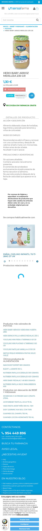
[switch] (5, 528)
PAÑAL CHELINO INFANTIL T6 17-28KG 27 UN (19, 255)
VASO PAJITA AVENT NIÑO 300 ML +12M (18, 406)
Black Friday (7, 488)
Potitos (8, 28)
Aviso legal (10, 449)
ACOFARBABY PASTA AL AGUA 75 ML (17, 402)
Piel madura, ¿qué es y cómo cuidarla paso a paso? (20, 483)
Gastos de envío (8, 466)
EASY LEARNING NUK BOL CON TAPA (17, 410)
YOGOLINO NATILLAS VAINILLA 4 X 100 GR (19, 349)
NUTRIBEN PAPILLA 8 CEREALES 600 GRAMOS (21, 377)
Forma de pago (8, 471)
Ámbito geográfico (9, 462)
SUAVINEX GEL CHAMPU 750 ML (15, 414)
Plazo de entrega (9, 469)
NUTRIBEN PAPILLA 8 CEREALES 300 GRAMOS (21, 373)
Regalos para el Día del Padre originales (17, 493)
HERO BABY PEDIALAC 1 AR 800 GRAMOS (19, 380)
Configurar (24, 524)
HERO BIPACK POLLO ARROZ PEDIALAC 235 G (21, 336)
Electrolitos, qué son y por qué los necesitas (18, 486)
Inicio (5, 26)
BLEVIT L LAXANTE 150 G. (12, 369)
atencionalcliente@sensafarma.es (27, 14)
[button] (3, 8)
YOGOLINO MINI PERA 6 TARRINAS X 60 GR (19, 340)
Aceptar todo (24, 519)
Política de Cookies (23, 514)
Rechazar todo (24, 529)
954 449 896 (8, 14)
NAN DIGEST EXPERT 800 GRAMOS (16, 365)
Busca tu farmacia (15, 443)
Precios (5, 464)
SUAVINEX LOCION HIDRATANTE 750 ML (18, 417)
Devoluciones (7, 473)
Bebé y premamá (17, 26)
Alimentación (32, 26)
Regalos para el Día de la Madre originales (18, 490)
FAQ (4, 459)
